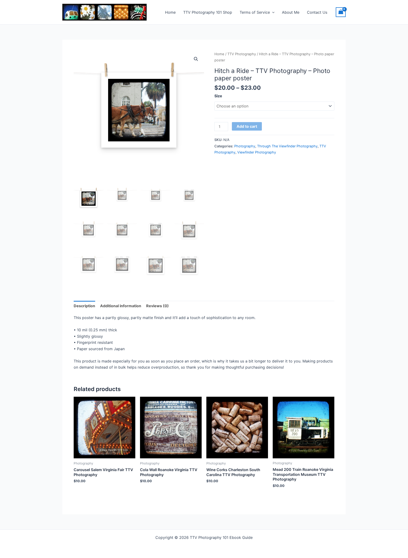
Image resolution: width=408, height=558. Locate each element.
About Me (290, 12)
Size (218, 96)
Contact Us (317, 12)
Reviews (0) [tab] (157, 305)
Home (170, 12)
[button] (272, 12)
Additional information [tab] (120, 305)
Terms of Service (255, 12)
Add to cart (247, 126)
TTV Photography (241, 54)
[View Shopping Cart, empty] (341, 12)
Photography (244, 146)
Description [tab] (84, 305)
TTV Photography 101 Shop (207, 12)
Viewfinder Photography (256, 152)
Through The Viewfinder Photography (287, 146)
